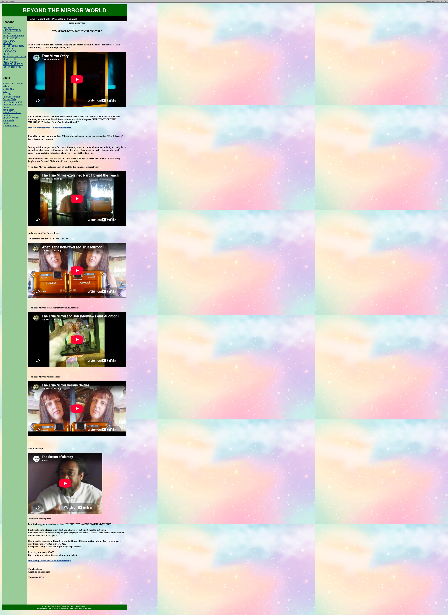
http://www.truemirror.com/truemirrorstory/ (50, 127)
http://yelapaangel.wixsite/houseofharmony (49, 560)
